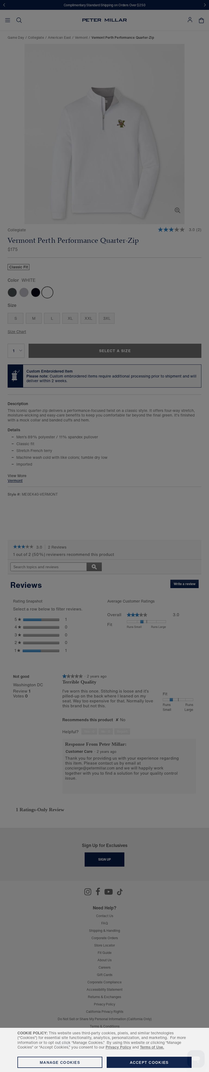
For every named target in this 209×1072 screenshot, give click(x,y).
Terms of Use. (152, 1047)
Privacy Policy (118, 1047)
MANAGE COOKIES (60, 1062)
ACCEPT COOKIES (149, 1062)
